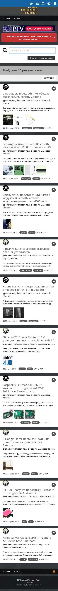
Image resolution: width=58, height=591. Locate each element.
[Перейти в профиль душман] (6, 242)
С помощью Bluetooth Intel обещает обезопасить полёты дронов (27, 95)
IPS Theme (21, 580)
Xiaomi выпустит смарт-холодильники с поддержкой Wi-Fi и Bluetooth (28, 288)
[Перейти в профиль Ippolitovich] (6, 87)
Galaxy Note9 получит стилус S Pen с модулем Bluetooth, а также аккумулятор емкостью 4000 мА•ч (26, 198)
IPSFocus (30, 580)
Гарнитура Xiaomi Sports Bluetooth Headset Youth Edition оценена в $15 (27, 145)
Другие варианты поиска (42, 58)
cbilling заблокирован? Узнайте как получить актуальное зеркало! (29, 37)
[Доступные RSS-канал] (54, 571)
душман (6, 255)
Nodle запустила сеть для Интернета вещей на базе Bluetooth (27, 539)
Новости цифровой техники (42, 344)
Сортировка (49, 78)
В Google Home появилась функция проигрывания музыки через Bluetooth (26, 442)
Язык (38, 580)
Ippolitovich (8, 100)
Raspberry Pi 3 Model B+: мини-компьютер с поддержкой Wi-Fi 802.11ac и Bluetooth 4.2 (23, 388)
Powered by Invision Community (29, 585)
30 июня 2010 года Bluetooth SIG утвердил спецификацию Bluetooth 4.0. (29, 338)
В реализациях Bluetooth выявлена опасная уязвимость (26, 250)
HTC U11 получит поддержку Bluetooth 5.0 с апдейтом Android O (28, 491)
